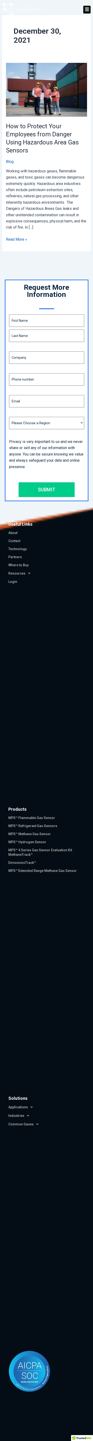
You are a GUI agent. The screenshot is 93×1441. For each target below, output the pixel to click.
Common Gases (21, 1124)
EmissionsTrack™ (22, 863)
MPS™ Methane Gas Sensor (29, 834)
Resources (17, 573)
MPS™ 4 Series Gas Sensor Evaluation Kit (40, 850)
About (12, 533)
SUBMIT (46, 490)
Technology (17, 549)
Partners (15, 557)
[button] (87, 10)
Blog (10, 161)
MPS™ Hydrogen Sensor (27, 842)
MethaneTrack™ (20, 854)
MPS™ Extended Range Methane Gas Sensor (42, 871)
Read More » (16, 239)
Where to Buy (18, 565)
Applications (18, 1107)
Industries (16, 1116)
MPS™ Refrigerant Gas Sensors (32, 826)
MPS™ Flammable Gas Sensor (31, 818)
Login (12, 582)
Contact (14, 541)
